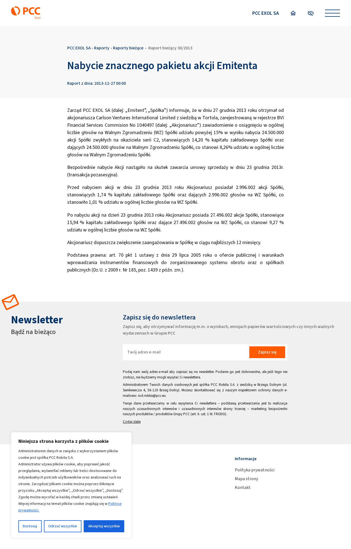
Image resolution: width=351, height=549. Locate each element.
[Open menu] (332, 13)
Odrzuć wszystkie (62, 526)
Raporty (101, 48)
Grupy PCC (181, 414)
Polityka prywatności (254, 470)
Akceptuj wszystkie (104, 526)
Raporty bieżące (128, 48)
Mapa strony (246, 479)
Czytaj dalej (132, 421)
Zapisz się (267, 352)
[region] (71, 485)
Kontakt (243, 487)
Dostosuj (30, 526)
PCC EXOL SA (265, 13)
